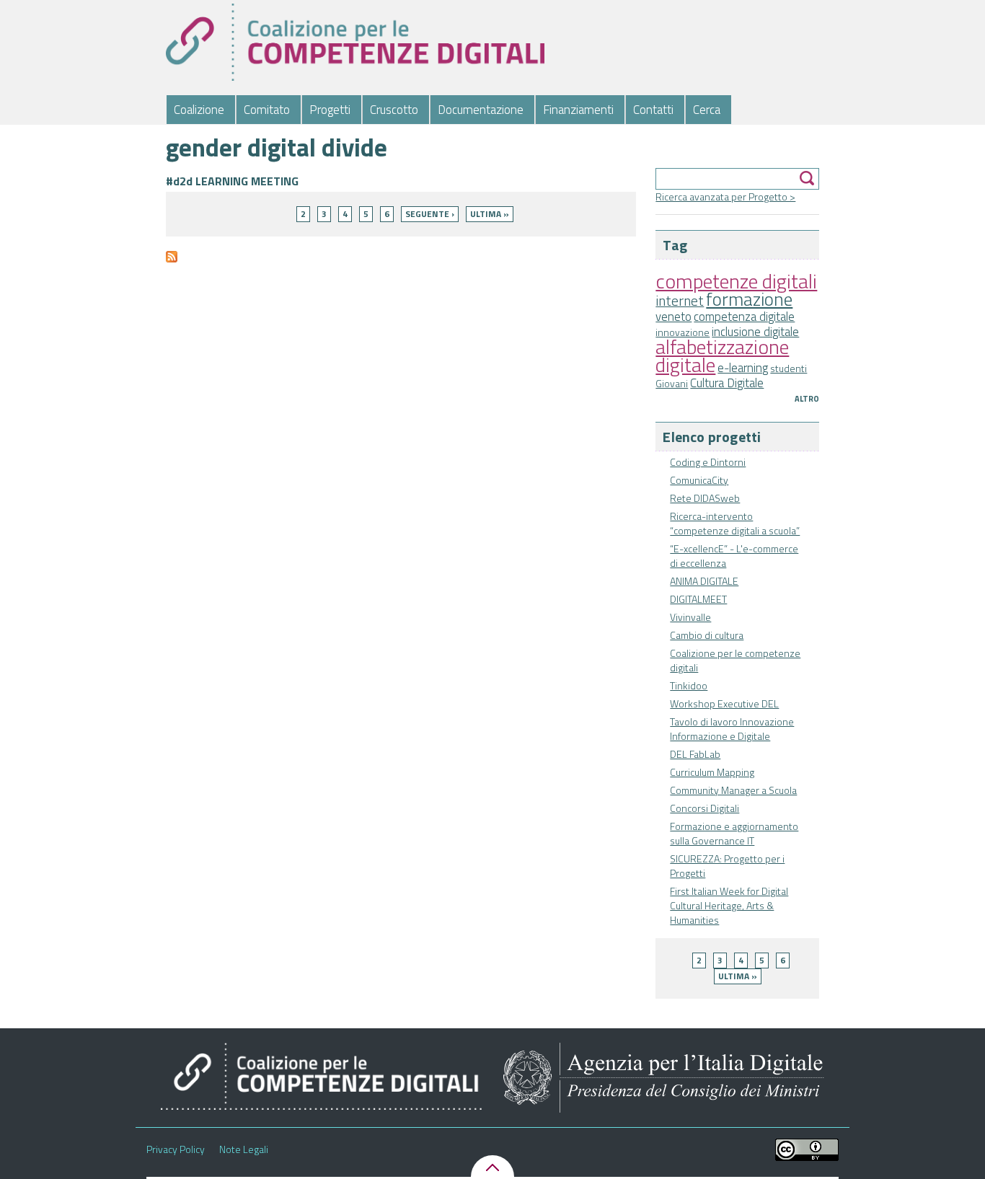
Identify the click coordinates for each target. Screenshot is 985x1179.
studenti (788, 368)
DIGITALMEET (698, 598)
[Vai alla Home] (355, 42)
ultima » (737, 976)
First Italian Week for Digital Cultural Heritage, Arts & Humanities (729, 905)
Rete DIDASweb (705, 497)
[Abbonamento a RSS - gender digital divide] (171, 262)
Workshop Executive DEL (724, 703)
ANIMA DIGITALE (704, 580)
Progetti (329, 109)
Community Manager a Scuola (733, 790)
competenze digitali (736, 280)
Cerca (706, 109)
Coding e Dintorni (708, 461)
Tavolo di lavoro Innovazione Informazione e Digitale (732, 728)
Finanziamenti (578, 109)
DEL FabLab (695, 753)
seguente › (429, 214)
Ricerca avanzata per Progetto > (725, 196)
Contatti (653, 109)
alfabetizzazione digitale (722, 355)
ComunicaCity (699, 479)
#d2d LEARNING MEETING (232, 181)
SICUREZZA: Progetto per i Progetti (727, 865)
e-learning (742, 367)
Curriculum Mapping (712, 772)
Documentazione (481, 109)
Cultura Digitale (727, 383)
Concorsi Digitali (704, 808)
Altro (807, 399)
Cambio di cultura (706, 635)
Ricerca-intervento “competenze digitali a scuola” (735, 523)
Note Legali (243, 1149)
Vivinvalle (690, 616)
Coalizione (199, 109)
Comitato (267, 109)
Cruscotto (394, 109)
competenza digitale (744, 316)
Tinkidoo (688, 685)
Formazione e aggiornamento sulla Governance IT (734, 833)
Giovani (671, 383)
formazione (749, 299)
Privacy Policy (175, 1149)
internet (679, 301)
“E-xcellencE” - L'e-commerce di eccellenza (734, 555)
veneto (673, 316)
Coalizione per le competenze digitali (735, 660)
